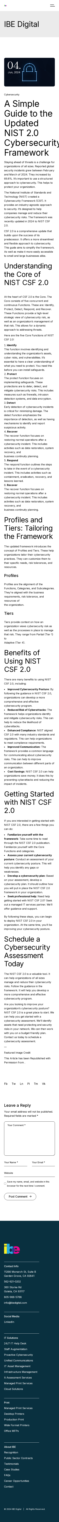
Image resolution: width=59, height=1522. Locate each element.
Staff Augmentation (15, 1349)
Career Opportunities (16, 1480)
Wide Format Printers (16, 1425)
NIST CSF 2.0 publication (34, 842)
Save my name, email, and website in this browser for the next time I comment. (28, 1183)
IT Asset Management (17, 1366)
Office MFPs (11, 1430)
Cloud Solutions (13, 1389)
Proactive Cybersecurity (18, 1354)
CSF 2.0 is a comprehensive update (25, 231)
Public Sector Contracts (18, 1458)
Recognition (11, 1452)
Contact (8, 1486)
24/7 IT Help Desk (15, 1343)
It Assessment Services (18, 1377)
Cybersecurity (11, 94)
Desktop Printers (14, 1413)
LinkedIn (9, 1321)
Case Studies (11, 1469)
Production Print (14, 1419)
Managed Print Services (18, 1383)
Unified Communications (18, 1360)
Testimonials (11, 1463)
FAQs (7, 1475)
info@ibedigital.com (15, 1302)
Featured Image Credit (17, 1052)
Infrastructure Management (20, 1371)
